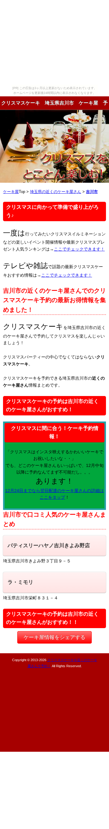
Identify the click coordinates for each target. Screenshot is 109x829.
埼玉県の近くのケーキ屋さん (55, 192)
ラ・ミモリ (20, 582)
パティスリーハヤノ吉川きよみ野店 (49, 545)
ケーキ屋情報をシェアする (54, 637)
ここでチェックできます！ (79, 249)
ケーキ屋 (11, 192)
